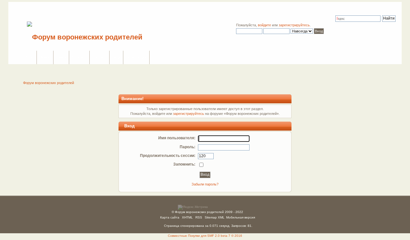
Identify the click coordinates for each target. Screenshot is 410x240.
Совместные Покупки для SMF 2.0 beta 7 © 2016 (205, 235)
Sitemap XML (215, 217)
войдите (264, 25)
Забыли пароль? (205, 184)
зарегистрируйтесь (294, 25)
